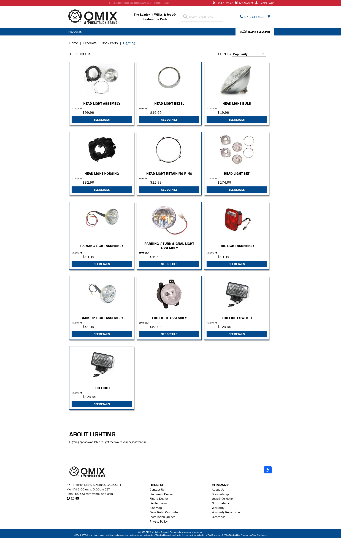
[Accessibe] (268, 470)
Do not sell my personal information (186, 532)
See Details (102, 119)
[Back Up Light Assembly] (101, 294)
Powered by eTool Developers (254, 535)
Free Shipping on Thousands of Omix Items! (139, 3)
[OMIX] (93, 17)
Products (89, 43)
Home (73, 43)
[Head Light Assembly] (101, 79)
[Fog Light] (101, 364)
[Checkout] (270, 17)
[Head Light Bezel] (169, 79)
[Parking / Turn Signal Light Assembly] (169, 219)
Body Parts (110, 43)
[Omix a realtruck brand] (87, 471)
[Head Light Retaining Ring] (169, 149)
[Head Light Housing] (101, 149)
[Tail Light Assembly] (236, 219)
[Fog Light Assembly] (169, 294)
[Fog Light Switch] (236, 294)
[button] (255, 31)
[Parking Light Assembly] (101, 219)
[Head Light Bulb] (236, 79)
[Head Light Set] (236, 149)
